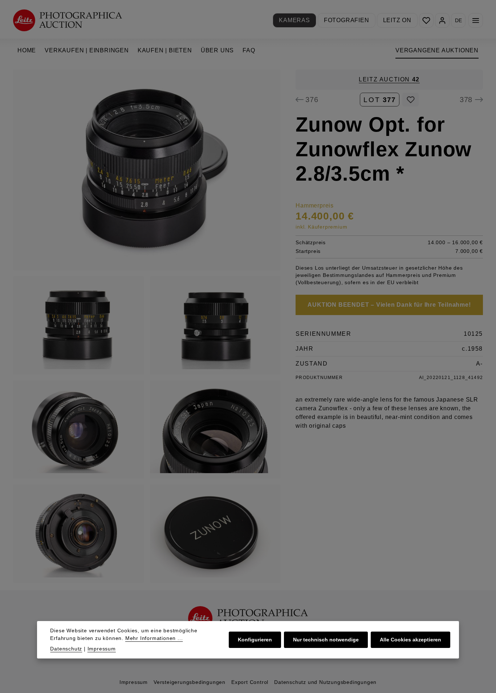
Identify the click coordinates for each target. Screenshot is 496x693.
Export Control (249, 682)
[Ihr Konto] (442, 20)
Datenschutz (66, 649)
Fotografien (346, 20)
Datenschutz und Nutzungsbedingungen (325, 682)
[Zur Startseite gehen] (67, 20)
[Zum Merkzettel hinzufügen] (410, 99)
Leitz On (397, 20)
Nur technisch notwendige (326, 639)
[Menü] (475, 20)
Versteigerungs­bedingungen (189, 682)
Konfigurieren (255, 639)
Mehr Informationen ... (154, 638)
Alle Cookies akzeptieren (410, 639)
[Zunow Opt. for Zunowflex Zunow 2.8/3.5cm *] (147, 169)
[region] (147, 326)
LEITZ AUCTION (389, 79)
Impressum (133, 682)
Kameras (294, 20)
